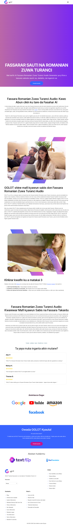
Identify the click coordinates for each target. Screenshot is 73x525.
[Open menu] (67, 2)
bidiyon (18, 284)
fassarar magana (51, 284)
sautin (36, 109)
